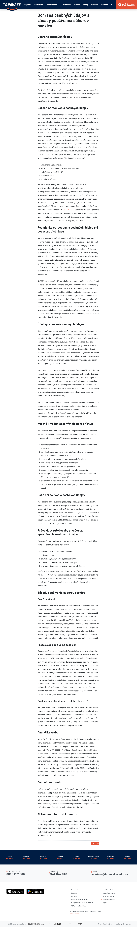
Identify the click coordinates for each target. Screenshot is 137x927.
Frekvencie (38, 4)
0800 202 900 (68, 209)
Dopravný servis (52, 4)
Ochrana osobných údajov (79, 899)
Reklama (104, 4)
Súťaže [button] (77, 4)
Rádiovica (67, 4)
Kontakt (94, 4)
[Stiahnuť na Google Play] (35, 891)
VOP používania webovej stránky (82, 903)
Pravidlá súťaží (108, 890)
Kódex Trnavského (109, 893)
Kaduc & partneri (74, 913)
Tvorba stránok (102, 924)
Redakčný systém (120, 924)
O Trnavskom (75, 890)
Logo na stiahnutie (109, 899)
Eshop (85, 4)
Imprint (105, 903)
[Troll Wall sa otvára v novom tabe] (57, 924)
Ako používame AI (108, 896)
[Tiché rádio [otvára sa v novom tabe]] (80, 924)
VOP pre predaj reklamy (78, 906)
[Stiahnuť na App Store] (15, 891)
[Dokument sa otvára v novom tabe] (36, 924)
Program (27, 4)
